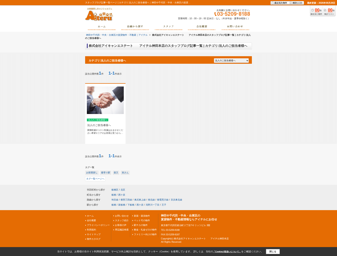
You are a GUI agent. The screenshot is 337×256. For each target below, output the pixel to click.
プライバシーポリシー (98, 225)
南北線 (151, 199)
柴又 (116, 172)
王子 (164, 204)
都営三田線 (126, 199)
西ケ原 (121, 194)
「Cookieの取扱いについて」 (227, 251)
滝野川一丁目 (152, 204)
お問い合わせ (122, 216)
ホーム (90, 216)
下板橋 (130, 204)
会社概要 (91, 220)
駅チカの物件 (141, 225)
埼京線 (114, 199)
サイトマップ (94, 234)
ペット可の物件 (142, 220)
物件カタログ (94, 239)
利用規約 (91, 229)
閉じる (272, 251)
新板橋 (121, 204)
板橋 (113, 194)
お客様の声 (120, 225)
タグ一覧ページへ (95, 178)
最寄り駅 (105, 172)
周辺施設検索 (122, 229)
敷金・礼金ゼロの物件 (145, 229)
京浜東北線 (176, 199)
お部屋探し (92, 172)
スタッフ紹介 (122, 220)
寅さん (125, 172)
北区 (123, 189)
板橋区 (114, 189)
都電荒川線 (162, 199)
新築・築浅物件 (142, 216)
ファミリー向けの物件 (145, 234)
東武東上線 (140, 199)
